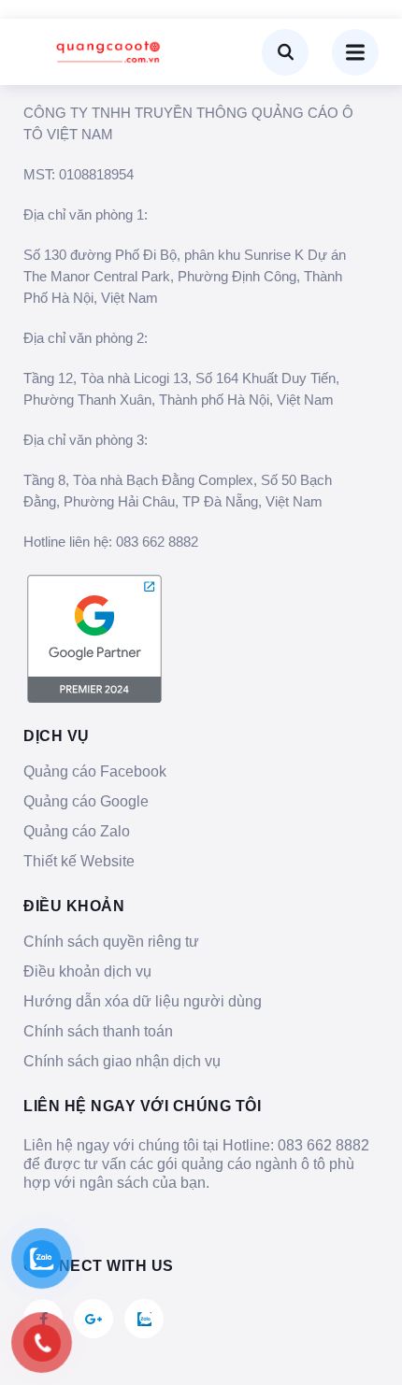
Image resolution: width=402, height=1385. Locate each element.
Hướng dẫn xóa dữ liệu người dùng (142, 1001)
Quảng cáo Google (86, 801)
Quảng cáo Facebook (94, 771)
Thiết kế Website (79, 861)
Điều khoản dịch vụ (87, 971)
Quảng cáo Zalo (76, 831)
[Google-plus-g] (93, 1318)
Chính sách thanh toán (98, 1031)
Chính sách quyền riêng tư (111, 942)
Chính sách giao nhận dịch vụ (122, 1061)
